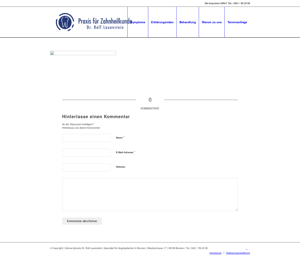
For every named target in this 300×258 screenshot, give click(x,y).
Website (120, 166)
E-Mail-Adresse (125, 152)
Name (120, 137)
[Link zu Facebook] (246, 248)
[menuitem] (137, 22)
